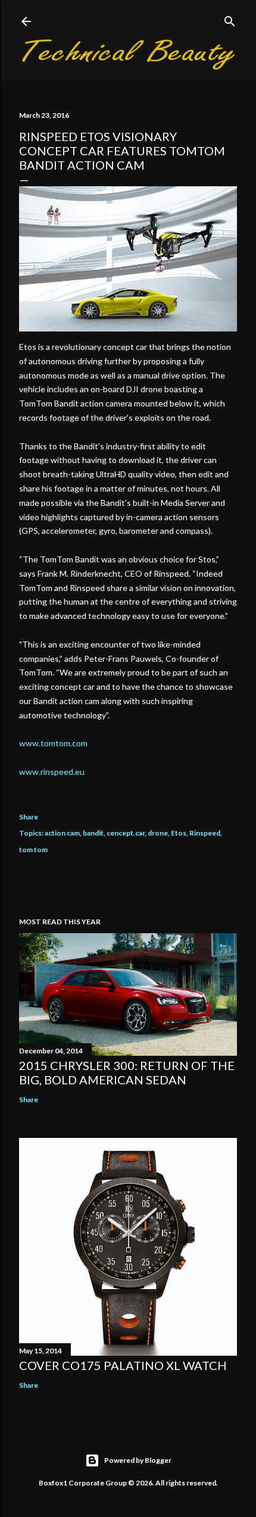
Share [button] (28, 816)
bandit (93, 832)
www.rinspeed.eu (52, 772)
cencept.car (126, 832)
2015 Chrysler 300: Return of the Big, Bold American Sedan (127, 1072)
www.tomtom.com (53, 743)
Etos (178, 832)
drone (158, 832)
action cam (62, 832)
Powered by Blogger (137, 1460)
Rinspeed (204, 832)
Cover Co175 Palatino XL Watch (123, 1365)
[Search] (230, 18)
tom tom (33, 849)
